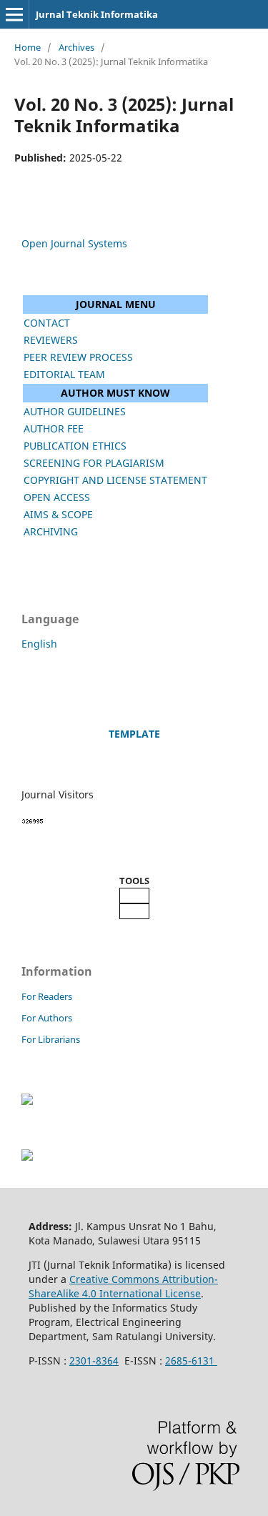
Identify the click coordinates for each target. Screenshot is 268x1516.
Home (27, 47)
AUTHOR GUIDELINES (75, 411)
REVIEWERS (51, 340)
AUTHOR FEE (54, 428)
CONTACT (47, 323)
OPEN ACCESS (57, 497)
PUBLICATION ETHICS (75, 445)
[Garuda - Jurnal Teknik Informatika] (27, 1101)
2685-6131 (191, 1360)
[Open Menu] (14, 14)
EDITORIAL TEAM (64, 374)
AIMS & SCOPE (58, 514)
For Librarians (50, 1039)
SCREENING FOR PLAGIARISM (94, 463)
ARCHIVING (51, 531)
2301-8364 (94, 1360)
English (39, 643)
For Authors (46, 1017)
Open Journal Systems (74, 243)
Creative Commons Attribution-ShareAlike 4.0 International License (123, 1286)
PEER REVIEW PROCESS (78, 357)
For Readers (46, 996)
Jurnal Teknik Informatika (97, 14)
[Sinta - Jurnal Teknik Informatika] (27, 1157)
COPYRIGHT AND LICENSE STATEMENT (115, 480)
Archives (76, 47)
